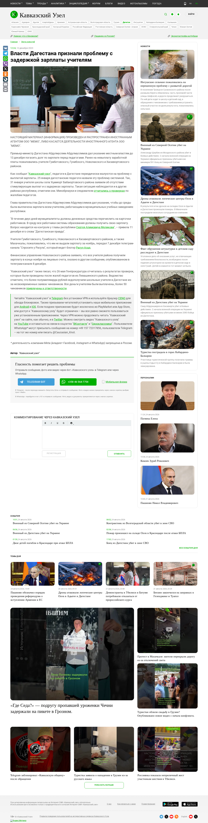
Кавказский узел (39, 173)
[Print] (5, 89)
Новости (15, 3)
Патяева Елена (149, 418)
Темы (29, 3)
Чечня (173, 27)
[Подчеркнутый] (57, 423)
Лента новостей (28, 42)
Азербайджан (48, 22)
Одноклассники (102, 323)
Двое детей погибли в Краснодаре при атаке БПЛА (43, 543)
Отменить (119, 454)
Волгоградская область (100, 22)
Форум (96, 3)
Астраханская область (77, 22)
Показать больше (104, 785)
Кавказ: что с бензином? (25, 36)
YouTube (23, 323)
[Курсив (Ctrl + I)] (51, 423)
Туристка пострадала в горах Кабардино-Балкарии (165, 353)
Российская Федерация (82, 27)
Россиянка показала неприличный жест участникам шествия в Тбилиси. (160, 777)
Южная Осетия (186, 27)
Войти (191, 14)
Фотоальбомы (138, 3)
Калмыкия (171, 22)
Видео (121, 3)
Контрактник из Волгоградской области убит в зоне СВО (140, 523)
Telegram (57, 298)
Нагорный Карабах (61, 27)
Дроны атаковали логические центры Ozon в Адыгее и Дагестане (167, 200)
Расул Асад (83, 247)
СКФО (143, 27)
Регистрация (54, 453)
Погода (156, 3)
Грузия (116, 22)
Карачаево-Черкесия (20, 27)
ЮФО (30, 31)
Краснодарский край (41, 27)
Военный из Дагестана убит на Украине (164, 302)
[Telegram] (5, 53)
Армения (61, 22)
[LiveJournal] (5, 79)
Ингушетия (138, 22)
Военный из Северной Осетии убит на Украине (163, 146)
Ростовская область (104, 27)
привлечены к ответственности (46, 288)
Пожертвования (148, 804)
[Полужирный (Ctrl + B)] (45, 423)
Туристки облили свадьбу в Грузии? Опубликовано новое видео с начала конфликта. (165, 713)
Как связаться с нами (126, 804)
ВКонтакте (80, 323)
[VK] (5, 48)
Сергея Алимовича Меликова (95, 227)
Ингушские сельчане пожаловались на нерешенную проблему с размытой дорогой (166, 83)
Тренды (41, 3)
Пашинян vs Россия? (104, 36)
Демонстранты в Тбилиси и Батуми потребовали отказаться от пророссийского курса (127, 596)
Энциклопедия (78, 3)
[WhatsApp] (5, 58)
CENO (121, 298)
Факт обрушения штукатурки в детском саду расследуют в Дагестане (167, 250)
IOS (34, 306)
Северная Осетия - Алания (127, 27)
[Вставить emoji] (71, 423)
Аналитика (57, 3)
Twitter (58, 319)
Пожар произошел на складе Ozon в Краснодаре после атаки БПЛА (146, 533)
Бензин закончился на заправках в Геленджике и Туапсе (173, 594)
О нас (109, 804)
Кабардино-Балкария (155, 22)
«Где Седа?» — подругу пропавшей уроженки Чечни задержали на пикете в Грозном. (61, 708)
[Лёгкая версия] (185, 3)
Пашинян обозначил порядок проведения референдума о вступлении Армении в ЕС (28, 596)
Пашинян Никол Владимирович (159, 503)
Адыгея (36, 22)
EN (197, 4)
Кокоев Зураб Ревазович (155, 461)
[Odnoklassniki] (5, 74)
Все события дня (188, 548)
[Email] (5, 84)
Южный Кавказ (17, 31)
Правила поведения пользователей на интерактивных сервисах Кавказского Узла (74, 816)
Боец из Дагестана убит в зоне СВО (127, 543)
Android (24, 306)
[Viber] (5, 63)
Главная (14, 42)
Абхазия (14, 22)
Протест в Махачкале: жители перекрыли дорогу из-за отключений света (166, 658)
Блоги (109, 3)
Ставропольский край (159, 27)
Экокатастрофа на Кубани (184, 36)
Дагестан (126, 22)
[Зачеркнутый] (63, 423)
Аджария (25, 22)
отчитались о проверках (109, 190)
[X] (5, 69)
